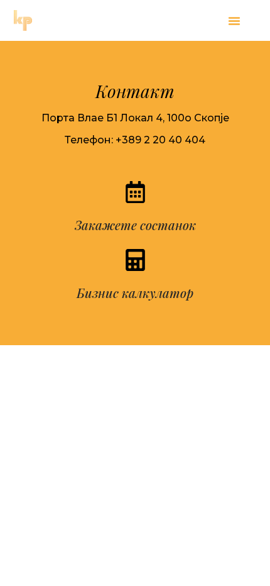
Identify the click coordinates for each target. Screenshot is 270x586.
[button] (234, 20)
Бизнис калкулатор (135, 292)
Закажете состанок (135, 224)
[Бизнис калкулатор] (135, 260)
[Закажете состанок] (135, 192)
